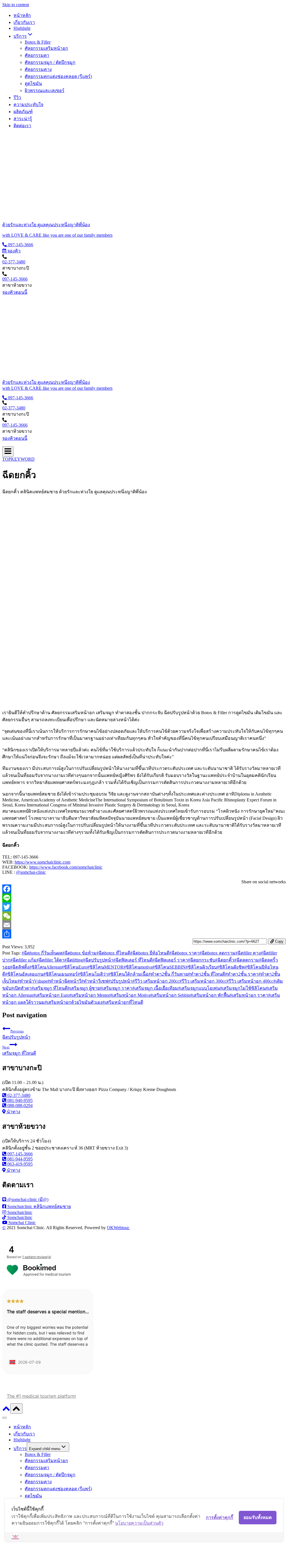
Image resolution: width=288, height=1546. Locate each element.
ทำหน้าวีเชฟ (94, 981)
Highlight (22, 28)
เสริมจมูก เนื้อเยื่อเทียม (155, 988)
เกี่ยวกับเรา (24, 22)
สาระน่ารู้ (23, 118)
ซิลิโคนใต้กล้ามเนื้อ (128, 974)
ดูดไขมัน (33, 83)
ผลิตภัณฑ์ (23, 111)
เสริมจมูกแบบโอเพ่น (199, 988)
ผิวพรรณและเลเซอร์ (44, 90)
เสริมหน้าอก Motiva (130, 995)
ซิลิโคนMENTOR (105, 967)
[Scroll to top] (6, 1410)
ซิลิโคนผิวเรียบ (201, 967)
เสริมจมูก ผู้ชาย (84, 988)
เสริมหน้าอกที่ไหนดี (122, 1002)
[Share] (144, 933)
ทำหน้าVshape (32, 981)
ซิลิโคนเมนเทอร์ (60, 974)
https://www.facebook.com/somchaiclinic (65, 867)
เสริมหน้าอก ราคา (249, 995)
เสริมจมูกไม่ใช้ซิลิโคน (243, 988)
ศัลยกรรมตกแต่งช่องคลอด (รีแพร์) (58, 76)
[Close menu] (4, 1418)
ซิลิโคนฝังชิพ (231, 967)
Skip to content (15, 4)
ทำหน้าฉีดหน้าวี (64, 981)
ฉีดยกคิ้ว (224, 960)
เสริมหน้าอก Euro (51, 995)
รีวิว (17, 97)
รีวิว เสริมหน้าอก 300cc (202, 981)
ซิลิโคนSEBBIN (169, 967)
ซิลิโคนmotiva (137, 967)
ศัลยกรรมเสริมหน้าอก (46, 48)
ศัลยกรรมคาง (38, 69)
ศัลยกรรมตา (37, 55)
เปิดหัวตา (21, 988)
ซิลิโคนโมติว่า (93, 974)
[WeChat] (144, 915)
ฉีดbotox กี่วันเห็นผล (42, 953)
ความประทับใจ (28, 104)
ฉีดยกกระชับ (201, 960)
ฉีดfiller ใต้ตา (50, 960)
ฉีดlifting (73, 960)
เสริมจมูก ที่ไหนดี (50, 988)
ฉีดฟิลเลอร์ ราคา (170, 960)
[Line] (144, 897)
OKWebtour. (118, 1227)
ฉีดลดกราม (246, 960)
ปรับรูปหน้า (120, 981)
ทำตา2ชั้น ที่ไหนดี (206, 974)
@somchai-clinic (31, 872)
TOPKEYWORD (18, 459)
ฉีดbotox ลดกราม (217, 953)
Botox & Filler (38, 42)
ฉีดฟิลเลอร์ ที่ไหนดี (132, 960)
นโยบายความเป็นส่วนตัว (139, 1523)
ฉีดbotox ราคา (184, 953)
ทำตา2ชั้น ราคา (241, 974)
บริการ (20, 1448)
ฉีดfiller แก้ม (23, 960)
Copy (279, 941)
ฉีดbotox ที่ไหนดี (113, 953)
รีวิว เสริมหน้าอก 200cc (155, 981)
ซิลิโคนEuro (74, 967)
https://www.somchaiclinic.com (42, 862)
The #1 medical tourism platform (41, 1396)
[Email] (144, 924)
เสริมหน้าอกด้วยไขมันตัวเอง (73, 1002)
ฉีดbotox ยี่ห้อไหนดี (149, 953)
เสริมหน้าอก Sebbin (170, 995)
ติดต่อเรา (22, 125)
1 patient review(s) (36, 1257)
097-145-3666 (15, 279)
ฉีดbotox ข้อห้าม (79, 953)
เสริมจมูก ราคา (116, 988)
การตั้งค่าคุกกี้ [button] (219, 1517)
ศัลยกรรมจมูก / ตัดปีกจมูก (50, 62)
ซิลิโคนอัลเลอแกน (24, 974)
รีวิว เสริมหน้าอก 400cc (249, 981)
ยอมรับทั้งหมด (258, 1517)
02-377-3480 (13, 261)
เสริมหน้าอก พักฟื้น (210, 995)
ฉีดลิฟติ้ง (19, 967)
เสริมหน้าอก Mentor (89, 995)
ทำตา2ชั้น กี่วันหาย (168, 974)
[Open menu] (8, 451)
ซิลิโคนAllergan (45, 967)
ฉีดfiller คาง (248, 953)
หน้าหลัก (22, 15)
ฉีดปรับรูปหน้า (98, 960)
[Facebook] (144, 888)
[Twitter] (144, 906)
